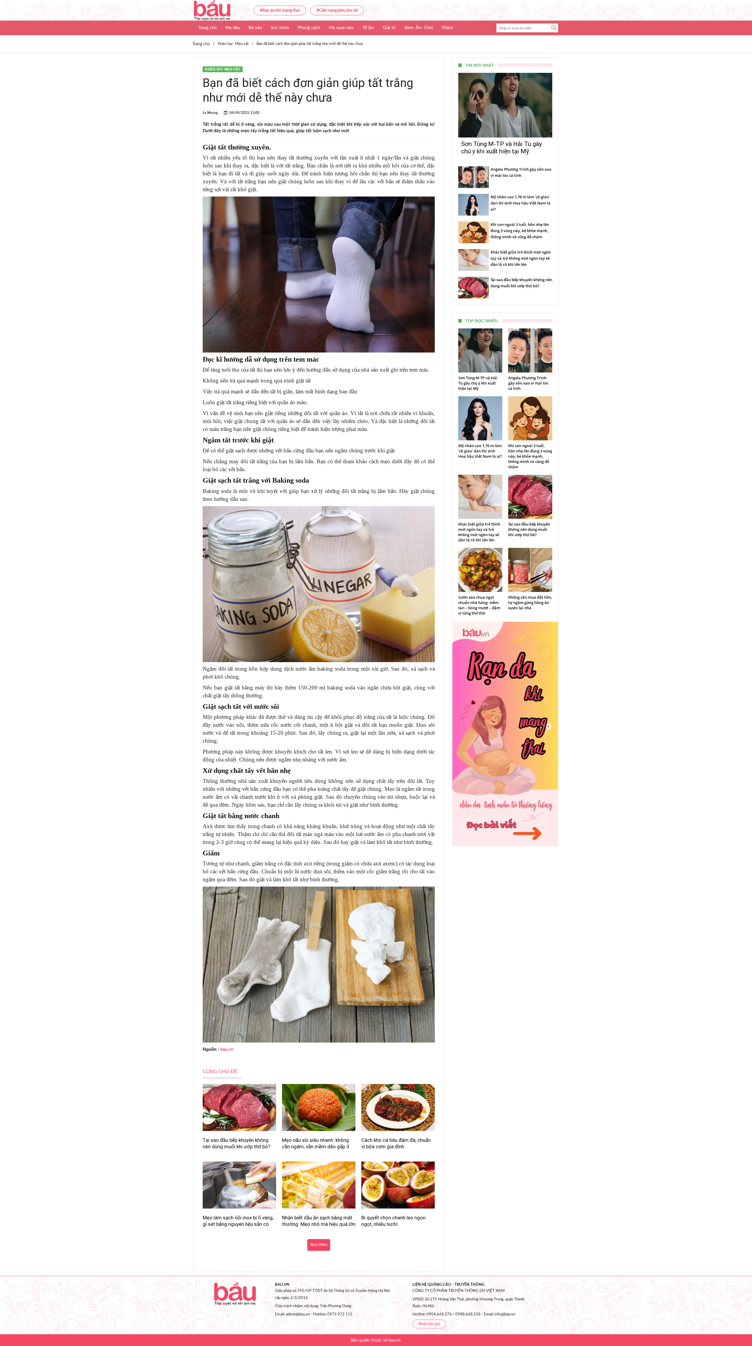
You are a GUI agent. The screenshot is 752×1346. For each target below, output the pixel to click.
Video (447, 28)
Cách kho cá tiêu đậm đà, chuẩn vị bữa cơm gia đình (396, 1143)
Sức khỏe (280, 28)
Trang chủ (207, 28)
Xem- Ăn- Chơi (418, 28)
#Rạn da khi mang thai (280, 11)
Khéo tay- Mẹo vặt (222, 69)
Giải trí (389, 28)
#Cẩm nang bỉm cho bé (337, 11)
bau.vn (226, 1049)
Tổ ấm (368, 28)
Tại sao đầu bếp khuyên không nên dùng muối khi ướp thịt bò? (236, 1143)
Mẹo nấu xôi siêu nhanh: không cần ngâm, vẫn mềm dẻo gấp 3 (315, 1143)
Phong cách (309, 28)
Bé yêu (255, 28)
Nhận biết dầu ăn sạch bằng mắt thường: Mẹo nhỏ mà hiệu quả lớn (318, 1221)
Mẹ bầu (232, 28)
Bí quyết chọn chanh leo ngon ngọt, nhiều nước (393, 1221)
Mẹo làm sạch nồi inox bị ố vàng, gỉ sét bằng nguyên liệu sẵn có (238, 1221)
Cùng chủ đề (220, 1071)
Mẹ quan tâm (341, 28)
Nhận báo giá (429, 1324)
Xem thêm (318, 1245)
